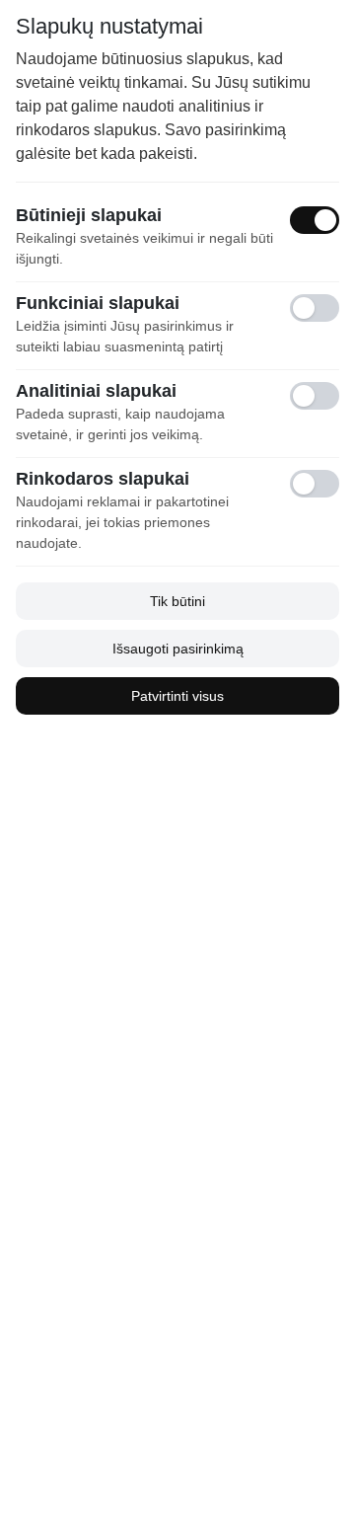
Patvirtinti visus (177, 696)
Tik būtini (177, 601)
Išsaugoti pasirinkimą (178, 648)
